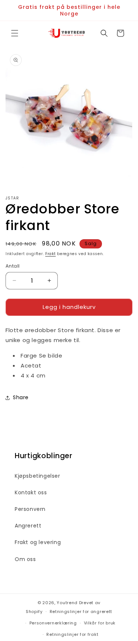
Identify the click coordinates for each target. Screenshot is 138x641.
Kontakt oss (31, 492)
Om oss (25, 559)
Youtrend (67, 603)
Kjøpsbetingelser (37, 476)
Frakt (50, 254)
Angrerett (28, 525)
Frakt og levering (38, 542)
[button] (15, 33)
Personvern (30, 509)
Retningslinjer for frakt (72, 634)
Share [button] (21, 397)
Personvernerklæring (53, 623)
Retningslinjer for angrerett (81, 611)
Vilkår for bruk (100, 623)
